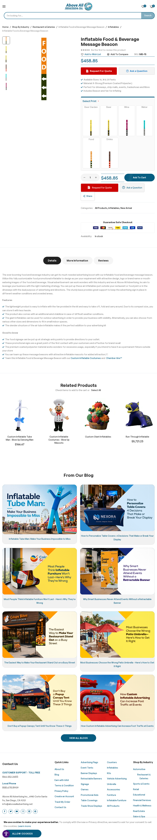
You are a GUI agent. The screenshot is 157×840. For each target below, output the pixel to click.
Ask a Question (134, 187)
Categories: (87, 208)
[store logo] (78, 6)
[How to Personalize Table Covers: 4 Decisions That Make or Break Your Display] (117, 508)
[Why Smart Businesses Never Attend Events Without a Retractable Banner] (117, 571)
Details (52, 260)
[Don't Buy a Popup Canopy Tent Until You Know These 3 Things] (39, 698)
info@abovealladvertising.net (17, 804)
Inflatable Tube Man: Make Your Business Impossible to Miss (40, 539)
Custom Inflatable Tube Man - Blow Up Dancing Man (19, 438)
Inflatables (113, 27)
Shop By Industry (21, 27)
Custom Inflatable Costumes (86, 358)
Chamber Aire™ (114, 358)
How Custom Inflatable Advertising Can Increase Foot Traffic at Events (117, 726)
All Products (101, 208)
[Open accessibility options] (6, 834)
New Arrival (126, 208)
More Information (77, 260)
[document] (78, 828)
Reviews (103, 260)
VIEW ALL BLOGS (78, 738)
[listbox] (117, 137)
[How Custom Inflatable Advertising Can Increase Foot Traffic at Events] (117, 698)
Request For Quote (102, 187)
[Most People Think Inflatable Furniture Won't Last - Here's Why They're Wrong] (39, 571)
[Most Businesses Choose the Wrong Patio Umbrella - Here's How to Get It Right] (117, 634)
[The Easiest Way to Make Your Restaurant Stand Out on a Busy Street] (39, 634)
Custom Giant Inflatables (98, 436)
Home (5, 27)
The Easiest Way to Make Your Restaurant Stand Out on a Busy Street (39, 662)
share (89, 196)
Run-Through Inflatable (137, 436)
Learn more (24, 826)
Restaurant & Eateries (44, 27)
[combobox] (79, 15)
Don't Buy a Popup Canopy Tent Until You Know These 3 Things (40, 726)
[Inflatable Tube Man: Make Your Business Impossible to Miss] (39, 509)
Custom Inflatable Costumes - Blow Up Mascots (58, 439)
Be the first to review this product (108, 50)
